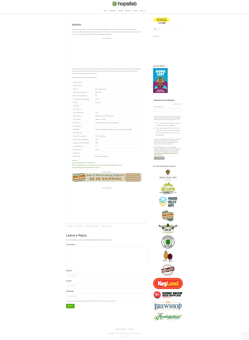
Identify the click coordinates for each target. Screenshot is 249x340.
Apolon (70, 226)
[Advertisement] (106, 53)
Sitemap (130, 329)
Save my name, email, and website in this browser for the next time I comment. (92, 301)
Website (69, 291)
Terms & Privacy (121, 329)
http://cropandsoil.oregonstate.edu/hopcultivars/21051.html (86, 167)
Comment (71, 245)
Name (69, 271)
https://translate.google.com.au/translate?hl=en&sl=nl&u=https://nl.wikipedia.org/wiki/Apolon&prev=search (97, 165)
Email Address (159, 107)
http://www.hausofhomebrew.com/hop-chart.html (83, 162)
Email (69, 281)
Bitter (79, 226)
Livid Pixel (124, 335)
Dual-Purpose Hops (91, 226)
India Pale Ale (106, 226)
